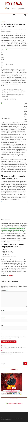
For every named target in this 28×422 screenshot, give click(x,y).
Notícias (3, 21)
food (7, 31)
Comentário (4, 290)
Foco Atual (3, 417)
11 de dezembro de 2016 (7, 29)
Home (25, 414)
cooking (3, 31)
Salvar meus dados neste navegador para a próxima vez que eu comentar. (13, 337)
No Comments (17, 29)
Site (2, 325)
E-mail (3, 318)
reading (9, 31)
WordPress (21, 417)
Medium (11, 275)
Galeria (23, 29)
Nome (2, 310)
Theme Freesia (15, 417)
